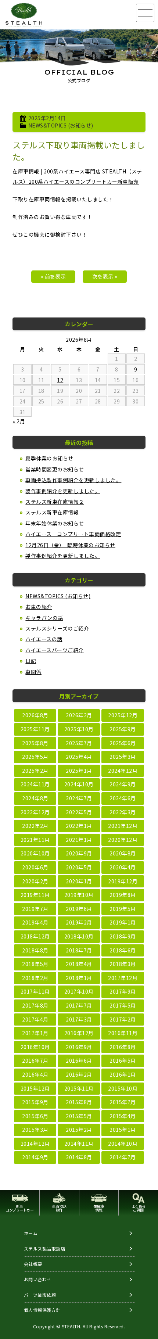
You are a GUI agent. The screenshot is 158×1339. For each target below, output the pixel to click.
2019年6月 (79, 908)
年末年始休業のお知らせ (54, 523)
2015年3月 (35, 1129)
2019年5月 (122, 908)
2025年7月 (79, 743)
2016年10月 (35, 1047)
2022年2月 (35, 825)
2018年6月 (122, 950)
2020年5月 (79, 867)
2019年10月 (79, 894)
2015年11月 (79, 1088)
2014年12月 (35, 1143)
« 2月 (18, 421)
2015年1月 (122, 1129)
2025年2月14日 (47, 118)
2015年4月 (122, 1116)
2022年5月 (79, 812)
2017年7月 (79, 1005)
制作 (59, 1208)
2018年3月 (122, 964)
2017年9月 (122, 991)
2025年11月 (35, 729)
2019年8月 (122, 894)
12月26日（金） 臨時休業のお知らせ (70, 545)
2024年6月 (122, 798)
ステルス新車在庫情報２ (54, 501)
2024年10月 (79, 784)
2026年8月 (35, 715)
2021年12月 (122, 825)
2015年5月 (79, 1116)
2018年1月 (79, 977)
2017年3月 (79, 1019)
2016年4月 (35, 1074)
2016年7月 (35, 1060)
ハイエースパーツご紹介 (54, 650)
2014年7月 (122, 1157)
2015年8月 (79, 1102)
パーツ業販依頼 (40, 1295)
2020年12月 (122, 839)
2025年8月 (35, 743)
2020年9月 (79, 853)
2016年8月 (122, 1047)
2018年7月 (79, 950)
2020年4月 (122, 867)
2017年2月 (122, 1019)
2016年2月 (79, 1074)
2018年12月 (35, 936)
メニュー (145, 13)
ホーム (31, 1233)
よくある (139, 1208)
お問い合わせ (37, 1279)
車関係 (33, 671)
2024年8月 (35, 798)
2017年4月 (35, 1019)
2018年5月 (35, 964)
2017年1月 (35, 1033)
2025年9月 (122, 729)
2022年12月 (35, 812)
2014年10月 (122, 1143)
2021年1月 (79, 839)
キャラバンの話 (44, 617)
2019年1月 (122, 922)
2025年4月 (79, 756)
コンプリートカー (19, 1208)
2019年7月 (35, 908)
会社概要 (33, 1264)
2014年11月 (79, 1143)
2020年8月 (122, 853)
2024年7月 (79, 798)
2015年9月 (35, 1102)
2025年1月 (79, 770)
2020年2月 (35, 881)
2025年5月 (35, 756)
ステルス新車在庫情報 (52, 512)
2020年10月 (35, 853)
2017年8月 (35, 1005)
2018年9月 (122, 936)
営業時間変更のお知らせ (54, 469)
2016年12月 (79, 1033)
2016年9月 (79, 1047)
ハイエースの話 (43, 639)
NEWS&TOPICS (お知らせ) (60, 125)
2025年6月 (122, 743)
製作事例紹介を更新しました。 (62, 491)
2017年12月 (122, 977)
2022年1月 (79, 825)
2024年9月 (122, 784)
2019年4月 (35, 922)
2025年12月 (122, 715)
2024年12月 (122, 770)
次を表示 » (105, 276)
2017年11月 (35, 991)
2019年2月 (79, 922)
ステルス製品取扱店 (44, 1248)
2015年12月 (35, 1088)
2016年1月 (122, 1074)
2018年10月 (79, 936)
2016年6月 (79, 1060)
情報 (98, 1208)
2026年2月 (79, 715)
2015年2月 (79, 1129)
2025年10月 (79, 729)
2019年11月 (35, 894)
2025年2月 (35, 770)
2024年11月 (35, 784)
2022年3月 (122, 812)
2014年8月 (79, 1157)
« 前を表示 (53, 276)
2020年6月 (35, 867)
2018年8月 (35, 950)
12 (60, 380)
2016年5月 (122, 1060)
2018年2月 (35, 977)
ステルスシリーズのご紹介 (57, 628)
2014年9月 (35, 1157)
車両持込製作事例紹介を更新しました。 (73, 480)
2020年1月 (79, 881)
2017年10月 (79, 991)
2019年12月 (122, 881)
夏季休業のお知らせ (49, 458)
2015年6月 (35, 1116)
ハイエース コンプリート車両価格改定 (73, 534)
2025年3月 (122, 756)
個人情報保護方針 (42, 1310)
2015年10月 (122, 1088)
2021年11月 (35, 839)
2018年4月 (79, 964)
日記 (30, 660)
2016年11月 (122, 1033)
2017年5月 (122, 1005)
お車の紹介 (38, 606)
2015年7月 (122, 1102)
